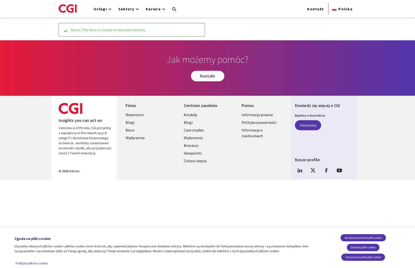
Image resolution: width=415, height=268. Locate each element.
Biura (130, 130)
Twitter (313, 170)
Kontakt (315, 8)
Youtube (339, 170)
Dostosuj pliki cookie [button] (363, 247)
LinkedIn (300, 170)
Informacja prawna (257, 114)
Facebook (326, 170)
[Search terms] (174, 10)
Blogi (130, 122)
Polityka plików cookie (32, 263)
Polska (345, 8)
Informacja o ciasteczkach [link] (252, 133)
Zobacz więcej (195, 160)
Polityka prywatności (259, 122)
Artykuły (190, 114)
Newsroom (135, 114)
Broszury (191, 145)
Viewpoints (193, 153)
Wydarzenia (135, 137)
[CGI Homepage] (68, 8)
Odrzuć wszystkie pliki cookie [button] (363, 257)
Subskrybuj (308, 125)
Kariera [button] (153, 8)
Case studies (194, 130)
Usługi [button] (100, 8)
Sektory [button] (126, 8)
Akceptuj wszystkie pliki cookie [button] (363, 237)
